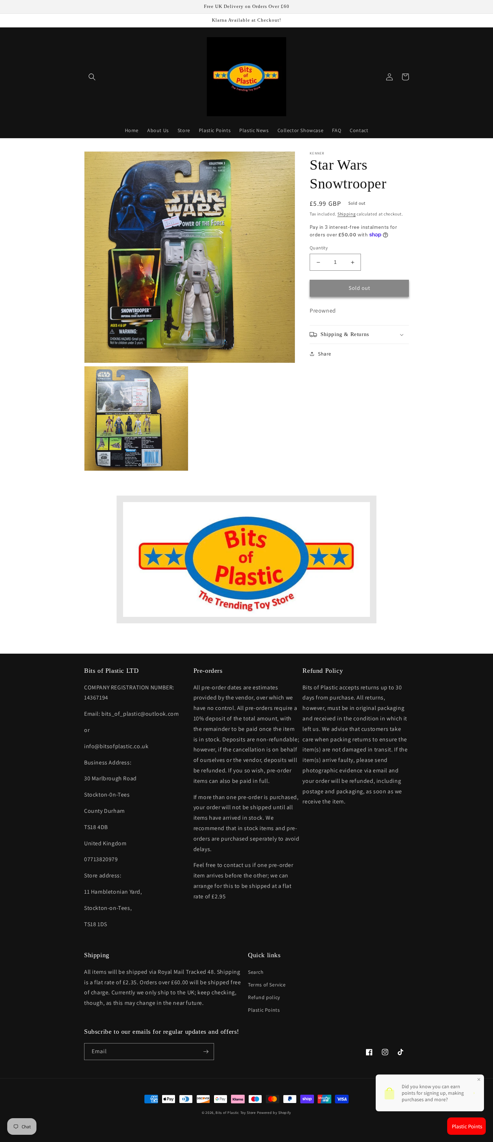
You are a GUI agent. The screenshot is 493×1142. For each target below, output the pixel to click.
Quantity (319, 248)
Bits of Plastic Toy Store (235, 1112)
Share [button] (324, 353)
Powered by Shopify (274, 1112)
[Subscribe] (206, 1051)
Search (256, 972)
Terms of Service (267, 984)
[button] (92, 77)
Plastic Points (264, 1010)
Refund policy (264, 997)
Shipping (346, 214)
